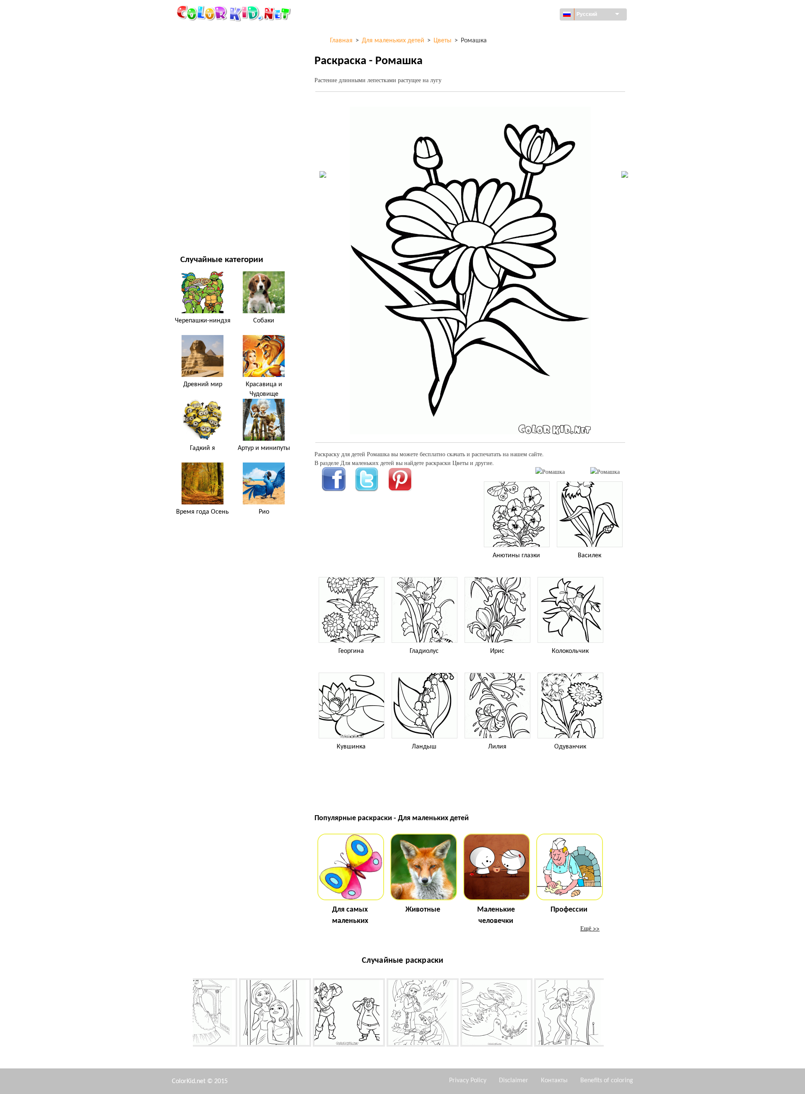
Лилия (497, 746)
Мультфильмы (201, 102)
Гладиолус (424, 651)
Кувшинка (351, 746)
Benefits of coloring (606, 1080)
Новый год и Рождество (214, 188)
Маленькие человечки (496, 915)
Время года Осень (202, 512)
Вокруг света (198, 50)
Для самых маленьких (350, 915)
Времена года (199, 136)
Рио (264, 512)
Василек (589, 555)
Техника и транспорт (209, 33)
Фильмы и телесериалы (214, 205)
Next (610, 1014)
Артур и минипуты (264, 448)
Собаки (263, 320)
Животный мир (202, 85)
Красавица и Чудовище (264, 389)
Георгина (351, 651)
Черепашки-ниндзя (203, 320)
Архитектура (197, 68)
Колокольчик (570, 651)
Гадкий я (202, 448)
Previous (186, 1014)
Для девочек (198, 119)
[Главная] (235, 13)
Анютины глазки (516, 555)
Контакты (554, 1080)
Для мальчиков (203, 154)
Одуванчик (570, 746)
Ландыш (424, 746)
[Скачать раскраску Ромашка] (605, 471)
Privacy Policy (467, 1080)
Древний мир (202, 384)
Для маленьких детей (211, 171)
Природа (192, 222)
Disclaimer (513, 1080)
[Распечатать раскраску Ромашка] (550, 471)
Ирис (497, 651)
